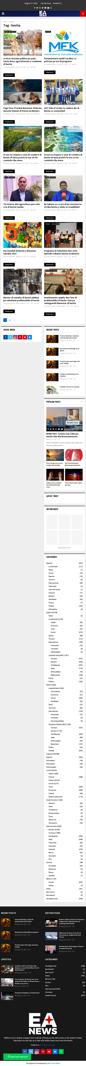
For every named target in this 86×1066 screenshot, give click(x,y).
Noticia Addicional (55, 797)
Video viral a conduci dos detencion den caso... (53, 485)
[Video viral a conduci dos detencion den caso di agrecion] (55, 475)
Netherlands (55, 675)
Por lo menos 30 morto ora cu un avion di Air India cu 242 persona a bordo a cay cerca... (27, 981)
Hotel (51, 806)
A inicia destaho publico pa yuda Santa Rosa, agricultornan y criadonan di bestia (22, 61)
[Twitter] (30, 1051)
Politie (51, 747)
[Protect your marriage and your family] (52, 364)
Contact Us (57, 3)
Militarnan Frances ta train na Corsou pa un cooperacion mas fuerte (70, 935)
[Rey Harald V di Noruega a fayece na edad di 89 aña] (51, 949)
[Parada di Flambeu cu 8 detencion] (7, 996)
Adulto (51, 885)
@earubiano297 (64, 548)
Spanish (49, 563)
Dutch (48, 685)
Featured (13, 31)
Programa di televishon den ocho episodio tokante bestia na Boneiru (61, 252)
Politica (7, 31)
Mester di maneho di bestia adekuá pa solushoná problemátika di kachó (21, 299)
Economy (54, 626)
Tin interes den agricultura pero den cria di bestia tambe (21, 205)
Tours (51, 816)
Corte (51, 787)
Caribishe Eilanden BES (57, 724)
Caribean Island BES (56, 655)
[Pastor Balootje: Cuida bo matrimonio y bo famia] (52, 339)
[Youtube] (49, 1051)
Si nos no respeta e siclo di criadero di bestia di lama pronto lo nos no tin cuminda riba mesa (22, 157)
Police (51, 678)
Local (52, 81)
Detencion (52, 869)
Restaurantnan (54, 813)
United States (55, 652)
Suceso (49, 862)
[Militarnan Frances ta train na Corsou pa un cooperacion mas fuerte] (51, 936)
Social (47, 81)
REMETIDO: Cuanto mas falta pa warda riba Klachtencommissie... (62, 435)
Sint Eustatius (56, 672)
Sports (51, 636)
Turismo (52, 580)
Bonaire (7, 81)
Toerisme (52, 708)
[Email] (55, 1051)
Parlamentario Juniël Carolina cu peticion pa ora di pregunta (60, 60)
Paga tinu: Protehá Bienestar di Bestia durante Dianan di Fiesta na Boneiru (22, 109)
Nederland (55, 744)
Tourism (52, 639)
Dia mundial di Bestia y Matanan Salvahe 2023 (19, 252)
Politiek (51, 751)
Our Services (46, 3)
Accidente (52, 866)
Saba (53, 668)
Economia (52, 790)
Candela (52, 876)
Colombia (54, 649)
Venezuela (52, 586)
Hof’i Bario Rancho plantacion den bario (72, 464)
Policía (51, 603)
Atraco (51, 872)
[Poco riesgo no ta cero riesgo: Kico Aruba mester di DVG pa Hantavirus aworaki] (55, 455)
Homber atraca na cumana (69, 387)
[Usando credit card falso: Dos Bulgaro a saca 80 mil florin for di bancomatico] (7, 969)
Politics (51, 682)
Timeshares (53, 810)
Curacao (48, 31)
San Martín (52, 599)
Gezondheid (55, 691)
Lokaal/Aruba (53, 688)
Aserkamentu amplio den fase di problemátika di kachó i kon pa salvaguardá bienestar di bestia (60, 300)
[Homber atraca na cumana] (52, 390)
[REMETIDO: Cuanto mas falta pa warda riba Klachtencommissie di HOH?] (64, 419)
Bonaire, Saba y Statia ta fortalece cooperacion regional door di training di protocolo (71, 921)
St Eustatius (53, 609)
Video (48, 889)
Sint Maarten (55, 665)
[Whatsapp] (61, 1051)
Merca (51, 853)
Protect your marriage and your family (70, 362)
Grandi (51, 882)
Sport (51, 704)
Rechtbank (54, 701)
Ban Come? (50, 892)
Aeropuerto (53, 823)
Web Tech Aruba (53, 1063)
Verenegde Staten (57, 721)
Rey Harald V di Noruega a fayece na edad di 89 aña (71, 947)
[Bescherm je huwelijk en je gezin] (52, 352)
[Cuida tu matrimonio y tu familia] (52, 377)
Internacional (55, 224)
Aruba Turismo (51, 800)
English (49, 612)
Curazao (52, 593)
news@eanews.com (47, 1045)
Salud (51, 570)
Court (53, 629)
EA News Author (10, 67)
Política (51, 606)
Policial (51, 777)
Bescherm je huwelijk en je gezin (69, 349)
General (51, 803)
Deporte (51, 576)
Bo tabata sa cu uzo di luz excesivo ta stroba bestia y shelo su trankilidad (63, 205)
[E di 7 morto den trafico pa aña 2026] (74, 475)
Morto (48, 879)
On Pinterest (52, 509)
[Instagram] (36, 1051)
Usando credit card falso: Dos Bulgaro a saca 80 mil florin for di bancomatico (27, 968)
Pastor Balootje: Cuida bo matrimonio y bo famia (69, 337)
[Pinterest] (43, 1051)
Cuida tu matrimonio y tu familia (69, 375)
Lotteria (51, 793)
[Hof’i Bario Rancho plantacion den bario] (74, 455)
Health (53, 622)
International (53, 642)
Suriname (52, 856)
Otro (50, 859)
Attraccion (52, 820)
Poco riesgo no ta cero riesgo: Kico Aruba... (54, 464)
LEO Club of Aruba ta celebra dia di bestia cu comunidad (61, 109)
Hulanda (52, 849)
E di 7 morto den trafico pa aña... (73, 484)
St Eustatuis (50, 760)
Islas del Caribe (54, 589)
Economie (54, 695)
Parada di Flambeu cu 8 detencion (27, 993)
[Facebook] (24, 1051)
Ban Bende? (50, 895)
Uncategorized (51, 899)
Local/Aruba (53, 566)
